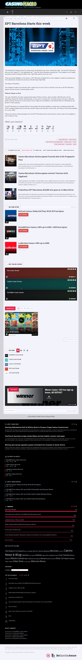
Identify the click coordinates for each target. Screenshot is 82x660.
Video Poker (9, 561)
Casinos (25, 555)
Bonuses (54, 551)
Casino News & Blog (12, 139)
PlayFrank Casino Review (19, 638)
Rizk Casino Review (18, 636)
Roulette (48, 558)
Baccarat (26, 551)
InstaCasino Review (18, 633)
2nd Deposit (10, 551)
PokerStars (69, 144)
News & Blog (64, 18)
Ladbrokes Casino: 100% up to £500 (33, 243)
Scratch (53, 558)
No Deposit (37, 558)
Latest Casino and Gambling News (54, 142)
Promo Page (53, 18)
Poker (74, 142)
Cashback (61, 551)
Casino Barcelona (63, 139)
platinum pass (68, 142)
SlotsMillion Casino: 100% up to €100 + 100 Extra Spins (42, 227)
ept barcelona (72, 139)
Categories (8, 570)
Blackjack (47, 551)
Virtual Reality (27, 561)
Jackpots (52, 555)
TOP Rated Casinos (67, 558)
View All (73, 207)
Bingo (31, 551)
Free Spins (32, 555)
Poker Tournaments (59, 144)
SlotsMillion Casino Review (20, 631)
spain (74, 144)
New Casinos (29, 558)
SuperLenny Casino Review (20, 635)
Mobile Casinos (17, 558)
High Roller (45, 555)
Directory (42, 18)
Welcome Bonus (38, 561)
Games (38, 555)
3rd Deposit (19, 551)
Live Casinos (64, 555)
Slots (58, 558)
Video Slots (18, 561)
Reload (43, 558)
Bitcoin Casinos (38, 551)
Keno (56, 555)
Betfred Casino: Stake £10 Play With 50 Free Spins (41, 211)
